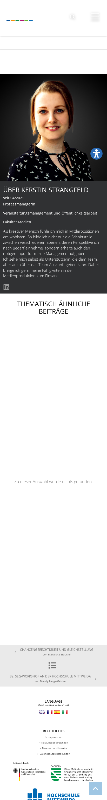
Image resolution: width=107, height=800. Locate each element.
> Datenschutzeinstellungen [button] (53, 753)
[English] (42, 712)
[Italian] (65, 712)
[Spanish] (57, 712)
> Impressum (53, 737)
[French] (49, 712)
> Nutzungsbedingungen (53, 742)
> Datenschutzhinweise (53, 748)
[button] (73, 17)
